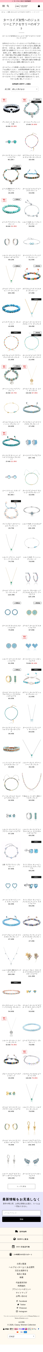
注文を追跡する (21, 1270)
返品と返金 (21, 1274)
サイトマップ (21, 1293)
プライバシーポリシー (21, 1289)
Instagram (22, 1311)
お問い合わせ (21, 1296)
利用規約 (21, 1286)
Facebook (22, 1301)
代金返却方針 (21, 1283)
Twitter (23, 1305)
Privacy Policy (32, 1316)
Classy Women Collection (25, 1325)
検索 (21, 1277)
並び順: (7, 89)
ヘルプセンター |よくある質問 (21, 1267)
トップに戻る (21, 1186)
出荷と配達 (21, 1264)
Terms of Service (20, 1318)
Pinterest (23, 1308)
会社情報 (21, 1322)
